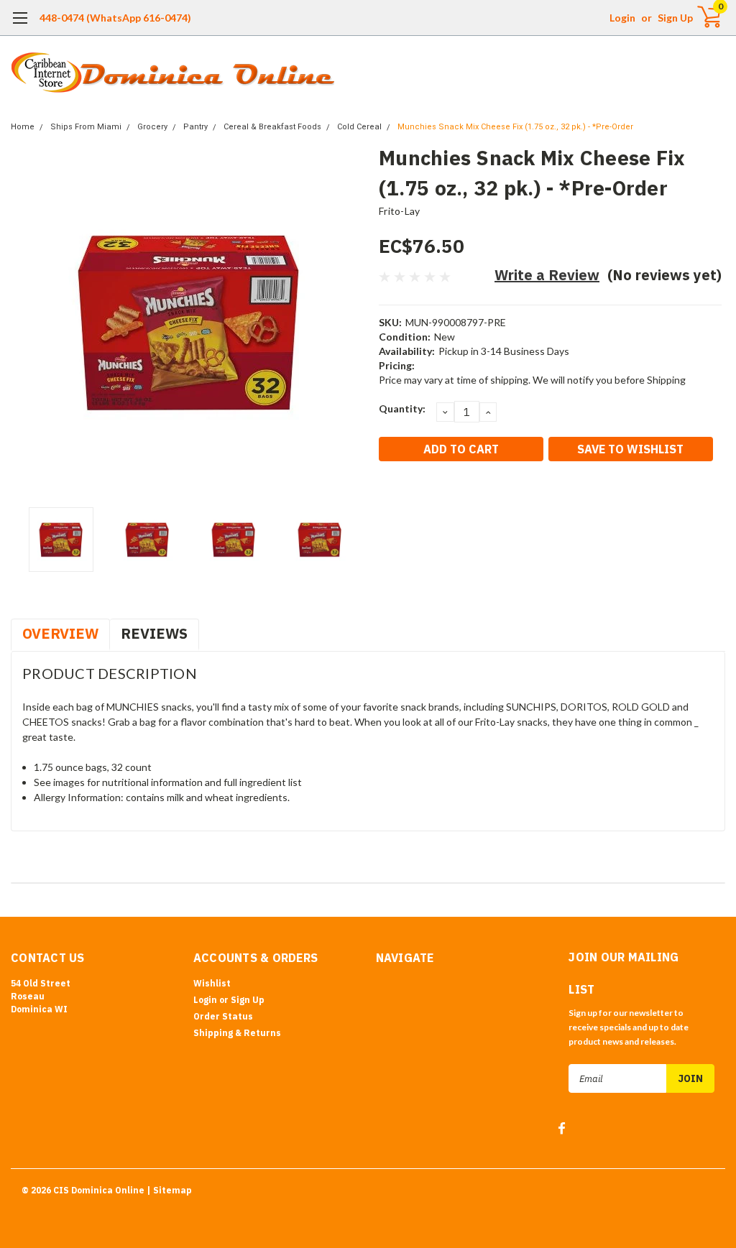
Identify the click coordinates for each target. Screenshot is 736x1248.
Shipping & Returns (237, 1032)
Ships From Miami (85, 126)
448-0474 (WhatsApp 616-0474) (115, 17)
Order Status (223, 1016)
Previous (28, 321)
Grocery (152, 126)
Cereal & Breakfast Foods (272, 126)
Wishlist (212, 983)
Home (22, 126)
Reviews (154, 633)
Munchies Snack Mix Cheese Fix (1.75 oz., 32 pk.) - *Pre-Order (515, 126)
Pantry (195, 126)
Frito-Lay (399, 211)
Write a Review (546, 275)
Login (622, 17)
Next (350, 321)
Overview (60, 633)
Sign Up (675, 17)
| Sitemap (169, 1190)
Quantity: (402, 408)
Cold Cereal (359, 126)
